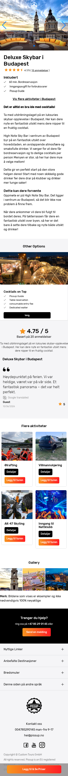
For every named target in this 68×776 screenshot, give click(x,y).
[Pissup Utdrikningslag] (34, 6)
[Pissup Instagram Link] (42, 745)
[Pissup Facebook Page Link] (26, 745)
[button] (4, 25)
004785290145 (25, 729)
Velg (27, 315)
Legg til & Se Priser (34, 769)
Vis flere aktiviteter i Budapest (34, 99)
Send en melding (36, 632)
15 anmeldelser (40, 70)
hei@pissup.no (34, 735)
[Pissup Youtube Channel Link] (34, 745)
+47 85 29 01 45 (38, 624)
